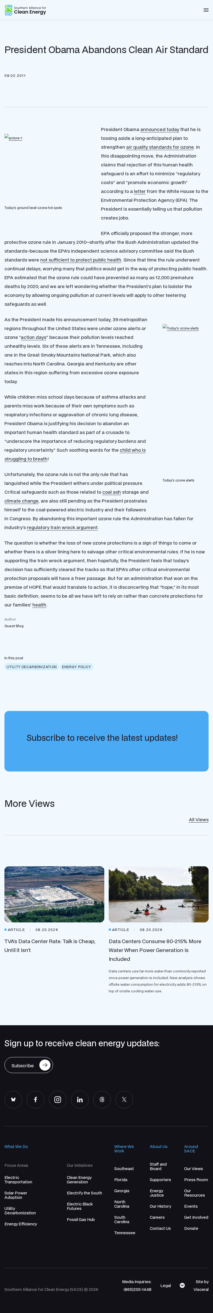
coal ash (111, 492)
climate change (21, 501)
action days (33, 337)
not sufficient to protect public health (80, 260)
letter (140, 191)
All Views (199, 819)
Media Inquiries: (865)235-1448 (136, 1285)
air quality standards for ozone (160, 147)
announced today (159, 129)
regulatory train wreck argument (62, 527)
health (39, 604)
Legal (165, 1285)
